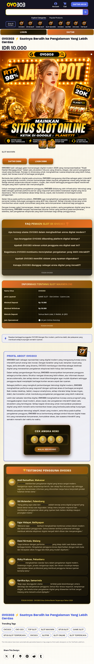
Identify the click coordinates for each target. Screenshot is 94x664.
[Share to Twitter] (7, 656)
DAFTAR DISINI (14, 161)
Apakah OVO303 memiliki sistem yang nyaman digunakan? (47, 258)
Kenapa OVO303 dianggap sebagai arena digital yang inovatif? (47, 265)
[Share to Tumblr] (41, 656)
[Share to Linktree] (20, 656)
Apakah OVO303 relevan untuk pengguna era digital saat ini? (47, 245)
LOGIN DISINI (41, 161)
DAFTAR (71, 32)
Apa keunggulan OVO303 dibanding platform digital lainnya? (47, 239)
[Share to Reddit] (34, 656)
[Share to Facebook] (13, 656)
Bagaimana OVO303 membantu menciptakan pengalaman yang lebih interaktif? (47, 252)
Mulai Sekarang (47, 449)
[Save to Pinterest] (27, 656)
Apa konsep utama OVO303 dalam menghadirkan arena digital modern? (47, 232)
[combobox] (44, 12)
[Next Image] (92, 98)
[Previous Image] (2, 98)
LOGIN (23, 32)
